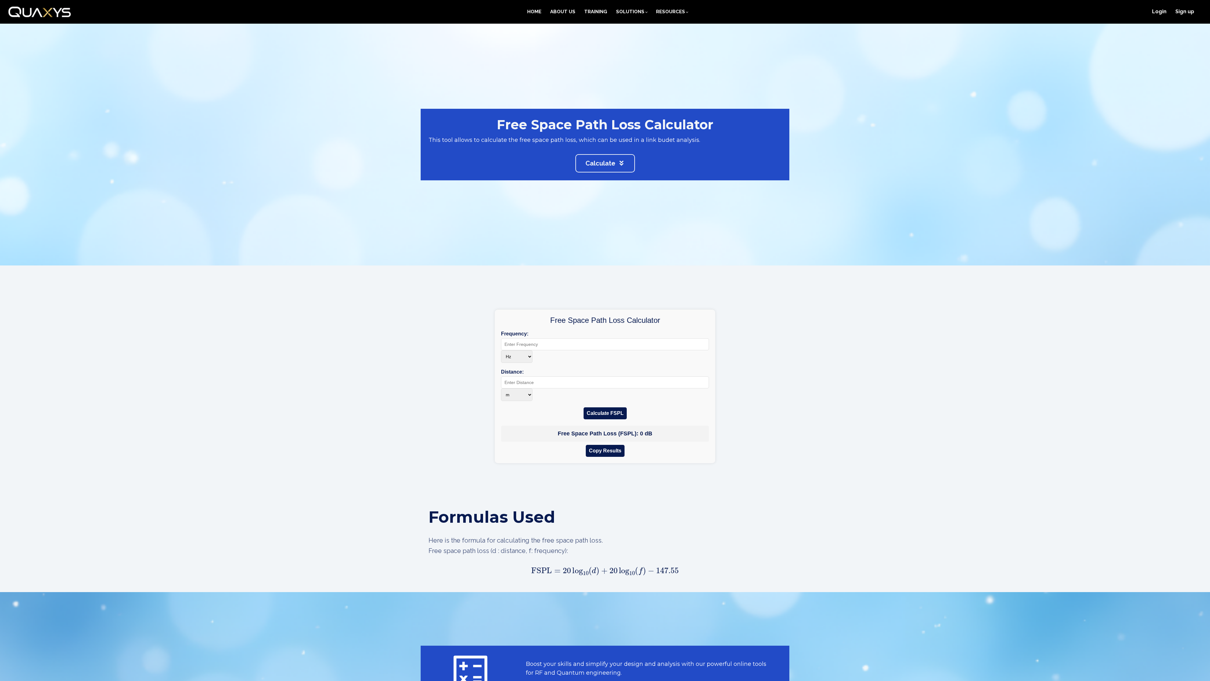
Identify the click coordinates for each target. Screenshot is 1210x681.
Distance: (512, 372)
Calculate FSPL (605, 413)
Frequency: (514, 333)
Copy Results (605, 450)
